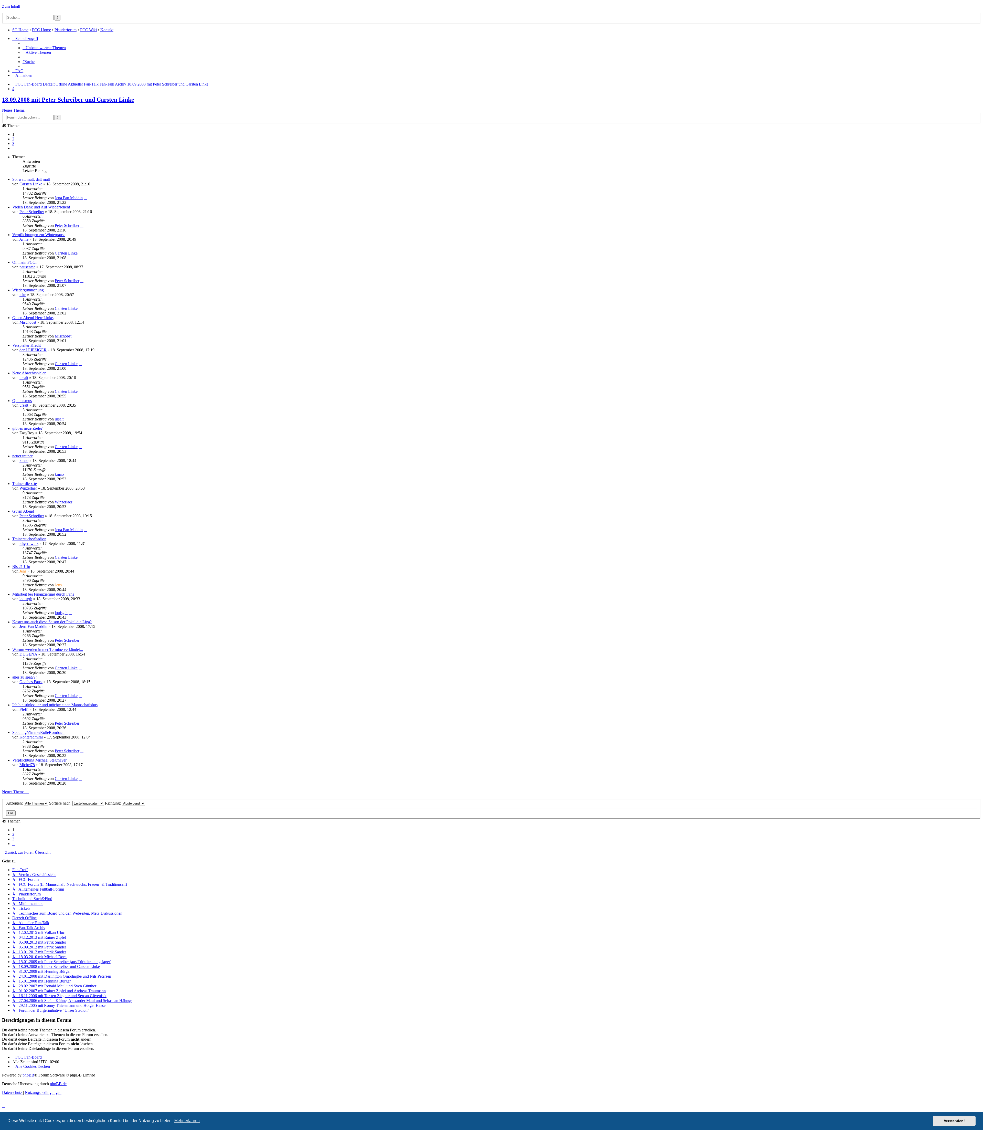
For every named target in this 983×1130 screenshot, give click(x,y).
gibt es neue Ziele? (27, 428)
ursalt (23, 377)
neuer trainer (22, 456)
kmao (23, 460)
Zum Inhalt (11, 6)
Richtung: (113, 803)
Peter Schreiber (31, 211)
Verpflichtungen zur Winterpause (38, 235)
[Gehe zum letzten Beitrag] (85, 198)
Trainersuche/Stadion (29, 539)
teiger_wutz (28, 543)
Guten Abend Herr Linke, (33, 317)
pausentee (27, 267)
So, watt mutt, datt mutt (31, 179)
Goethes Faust (30, 682)
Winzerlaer (28, 488)
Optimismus (22, 400)
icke (22, 294)
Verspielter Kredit (26, 345)
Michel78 (27, 765)
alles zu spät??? (24, 677)
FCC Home (41, 30)
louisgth (25, 599)
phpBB (28, 1075)
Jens (22, 571)
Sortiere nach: (60, 803)
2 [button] (13, 139)
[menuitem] (44, 48)
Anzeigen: (15, 803)
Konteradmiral (31, 737)
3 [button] (13, 143)
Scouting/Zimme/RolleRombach (38, 732)
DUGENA (28, 654)
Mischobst (27, 322)
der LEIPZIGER (33, 350)
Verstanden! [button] (954, 1121)
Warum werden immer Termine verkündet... (47, 649)
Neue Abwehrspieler (29, 373)
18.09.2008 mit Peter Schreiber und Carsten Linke (68, 99)
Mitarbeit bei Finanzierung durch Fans (43, 594)
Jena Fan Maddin (69, 198)
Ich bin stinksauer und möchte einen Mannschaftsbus (55, 705)
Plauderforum (66, 30)
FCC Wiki (88, 30)
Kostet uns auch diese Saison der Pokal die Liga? (52, 622)
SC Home (20, 30)
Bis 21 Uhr (21, 566)
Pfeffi (23, 709)
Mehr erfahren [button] (187, 1120)
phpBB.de (58, 1084)
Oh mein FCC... (25, 262)
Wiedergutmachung (28, 290)
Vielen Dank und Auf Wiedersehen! (41, 207)
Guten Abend (23, 511)
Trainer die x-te (24, 483)
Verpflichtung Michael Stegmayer (39, 760)
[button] (13, 148)
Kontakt (106, 30)
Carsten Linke (30, 184)
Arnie (23, 239)
